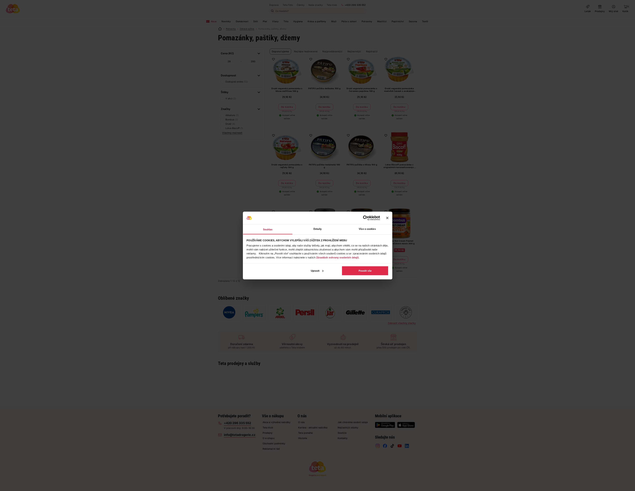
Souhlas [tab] (268, 229)
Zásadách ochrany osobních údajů (337, 257)
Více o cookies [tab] (367, 228)
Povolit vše (365, 270)
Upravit (315, 270)
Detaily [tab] (317, 228)
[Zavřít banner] (387, 218)
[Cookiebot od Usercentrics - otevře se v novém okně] (365, 218)
